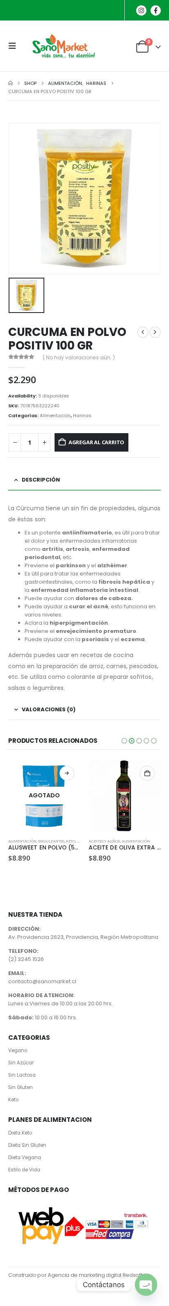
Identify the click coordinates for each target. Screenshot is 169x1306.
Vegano (17, 1050)
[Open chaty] (146, 1285)
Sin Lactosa (22, 1075)
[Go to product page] (125, 796)
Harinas (82, 415)
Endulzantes (51, 841)
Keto (70, 841)
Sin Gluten (20, 1087)
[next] (155, 332)
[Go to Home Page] (10, 83)
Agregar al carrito (97, 442)
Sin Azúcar (21, 1062)
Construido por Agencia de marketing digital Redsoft (75, 1275)
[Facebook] (156, 10)
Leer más (66, 773)
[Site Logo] (62, 46)
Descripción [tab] (41, 480)
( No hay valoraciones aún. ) (79, 357)
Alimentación (55, 415)
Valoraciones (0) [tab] (48, 709)
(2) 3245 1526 (26, 959)
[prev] (142, 332)
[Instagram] (141, 10)
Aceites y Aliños (104, 841)
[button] (14, 46)
